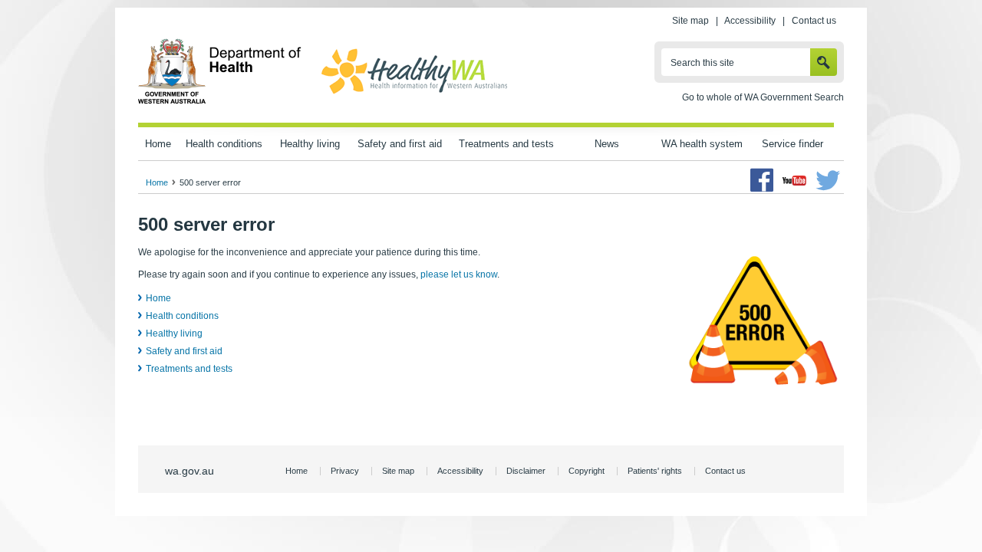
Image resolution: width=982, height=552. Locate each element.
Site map (690, 20)
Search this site (702, 63)
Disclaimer (525, 470)
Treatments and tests (506, 144)
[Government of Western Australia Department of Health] (220, 101)
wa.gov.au (189, 471)
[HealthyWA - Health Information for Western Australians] (414, 94)
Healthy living (310, 144)
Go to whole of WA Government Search (763, 97)
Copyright (586, 470)
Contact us (814, 20)
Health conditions (224, 144)
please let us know (458, 274)
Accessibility (750, 20)
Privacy (345, 470)
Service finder (792, 144)
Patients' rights (655, 470)
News (607, 144)
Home (158, 144)
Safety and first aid (400, 144)
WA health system (702, 144)
